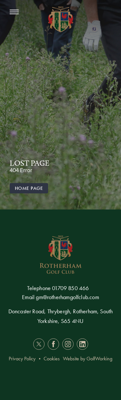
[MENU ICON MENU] (17, 12)
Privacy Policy (22, 358)
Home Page (29, 188)
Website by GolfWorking (87, 358)
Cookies (52, 358)
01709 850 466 (70, 288)
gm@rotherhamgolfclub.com (67, 297)
